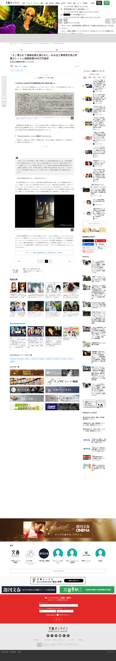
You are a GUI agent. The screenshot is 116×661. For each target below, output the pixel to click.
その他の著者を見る (58, 571)
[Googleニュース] (60, 635)
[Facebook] (48, 635)
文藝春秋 (57, 3)
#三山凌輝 (63, 358)
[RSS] (68, 635)
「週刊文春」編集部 (98, 91)
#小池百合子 (56, 358)
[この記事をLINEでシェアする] (4, 94)
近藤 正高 (96, 181)
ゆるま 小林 (97, 129)
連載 (46, 3)
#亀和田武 (48, 358)
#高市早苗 (13, 358)
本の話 (19, 652)
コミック (79, 3)
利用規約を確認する (51, 615)
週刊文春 (51, 3)
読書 (74, 3)
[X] (52, 635)
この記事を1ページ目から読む (45, 77)
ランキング (29, 3)
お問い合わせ (47, 639)
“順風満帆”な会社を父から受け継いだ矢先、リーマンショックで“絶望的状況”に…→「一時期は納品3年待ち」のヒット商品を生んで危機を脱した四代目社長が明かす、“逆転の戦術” (53, 342)
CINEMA (69, 3)
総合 (98, 74)
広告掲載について (37, 639)
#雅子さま (28, 358)
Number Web (5, 652)
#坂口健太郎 (20, 358)
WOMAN (63, 3)
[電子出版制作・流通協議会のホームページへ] (39, 645)
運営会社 (80, 639)
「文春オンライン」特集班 (20, 66)
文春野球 (85, 3)
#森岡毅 (12, 361)
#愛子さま (34, 358)
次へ (70, 261)
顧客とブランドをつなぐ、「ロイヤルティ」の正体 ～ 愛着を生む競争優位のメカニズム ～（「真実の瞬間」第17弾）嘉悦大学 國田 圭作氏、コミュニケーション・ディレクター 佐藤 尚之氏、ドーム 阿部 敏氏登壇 (18, 343)
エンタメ (15, 43)
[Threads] (56, 635)
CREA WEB (13, 652)
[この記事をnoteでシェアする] (4, 99)
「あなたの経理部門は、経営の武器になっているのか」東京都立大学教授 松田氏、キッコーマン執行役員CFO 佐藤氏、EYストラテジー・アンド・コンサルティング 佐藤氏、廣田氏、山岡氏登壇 (36, 343)
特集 (42, 3)
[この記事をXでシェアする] (4, 79)
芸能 (18, 70)
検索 (93, 3)
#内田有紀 (41, 358)
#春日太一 (70, 358)
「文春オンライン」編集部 (97, 195)
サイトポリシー (72, 639)
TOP (11, 43)
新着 (24, 3)
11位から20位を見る (94, 223)
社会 (22, 70)
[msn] (64, 635)
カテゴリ (35, 3)
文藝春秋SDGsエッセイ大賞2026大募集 (70, 339)
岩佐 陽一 (96, 218)
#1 (22, 50)
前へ (19, 261)
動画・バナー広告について (59, 639)
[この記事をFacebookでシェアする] (4, 83)
